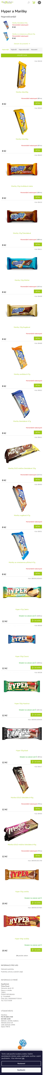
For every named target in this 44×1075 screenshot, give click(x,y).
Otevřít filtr (22, 55)
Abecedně (34, 50)
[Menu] (39, 3)
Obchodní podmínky (7, 969)
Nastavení (21, 1063)
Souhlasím (21, 1070)
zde (23, 1058)
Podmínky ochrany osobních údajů (12, 972)
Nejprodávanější (24, 50)
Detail (38, 103)
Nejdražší (14, 50)
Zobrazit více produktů (21, 44)
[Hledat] (29, 3)
